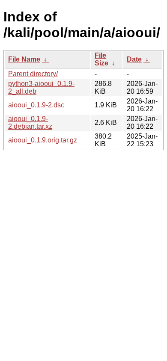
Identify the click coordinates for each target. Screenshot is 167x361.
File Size (101, 59)
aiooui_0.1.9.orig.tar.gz (42, 140)
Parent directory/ (33, 73)
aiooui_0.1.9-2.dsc (36, 105)
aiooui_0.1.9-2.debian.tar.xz (30, 122)
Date (134, 59)
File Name (24, 59)
